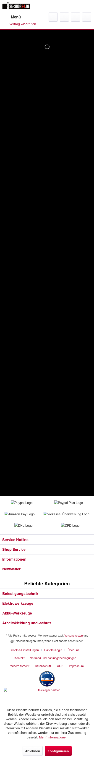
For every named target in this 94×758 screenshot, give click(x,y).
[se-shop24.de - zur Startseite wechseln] (16, 6)
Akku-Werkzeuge (17, 613)
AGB (60, 666)
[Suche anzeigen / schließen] (53, 17)
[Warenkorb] (86, 17)
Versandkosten (73, 635)
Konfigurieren (58, 751)
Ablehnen (32, 751)
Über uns (73, 650)
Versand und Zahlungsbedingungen (53, 658)
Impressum (76, 666)
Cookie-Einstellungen (25, 650)
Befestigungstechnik (20, 593)
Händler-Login (53, 650)
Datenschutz (43, 666)
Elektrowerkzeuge (17, 603)
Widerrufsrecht (19, 666)
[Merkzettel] (64, 17)
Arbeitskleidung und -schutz (26, 622)
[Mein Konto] (75, 17)
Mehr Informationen (53, 737)
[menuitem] (11, 17)
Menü (16, 17)
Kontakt (19, 658)
